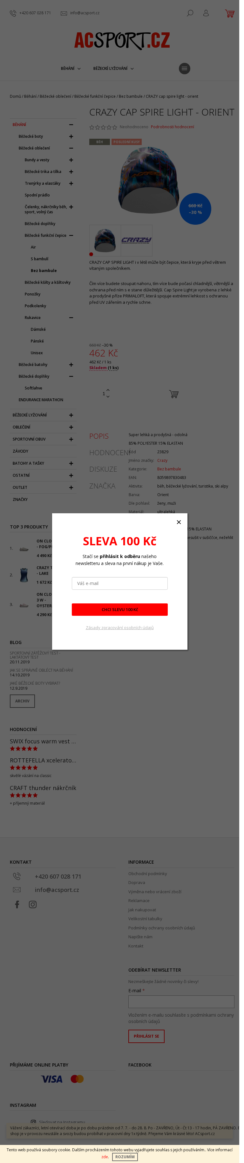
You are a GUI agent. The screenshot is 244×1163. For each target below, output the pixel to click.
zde (104, 1157)
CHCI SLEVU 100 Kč (120, 609)
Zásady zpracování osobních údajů (120, 627)
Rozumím (125, 1157)
